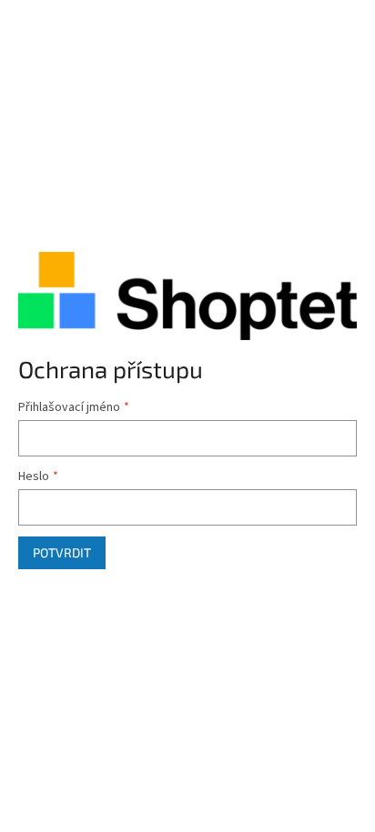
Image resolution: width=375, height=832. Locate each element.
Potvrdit (62, 552)
